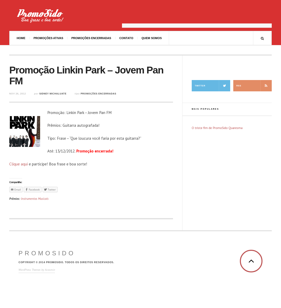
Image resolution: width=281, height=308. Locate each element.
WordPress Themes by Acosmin (37, 270)
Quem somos (152, 38)
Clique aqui (18, 164)
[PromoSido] (34, 17)
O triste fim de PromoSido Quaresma (217, 128)
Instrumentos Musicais (35, 199)
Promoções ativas (48, 38)
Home (21, 38)
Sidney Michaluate (52, 93)
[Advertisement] (197, 17)
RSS (238, 86)
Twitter (200, 86)
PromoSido (47, 253)
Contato (126, 38)
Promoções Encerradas (91, 38)
